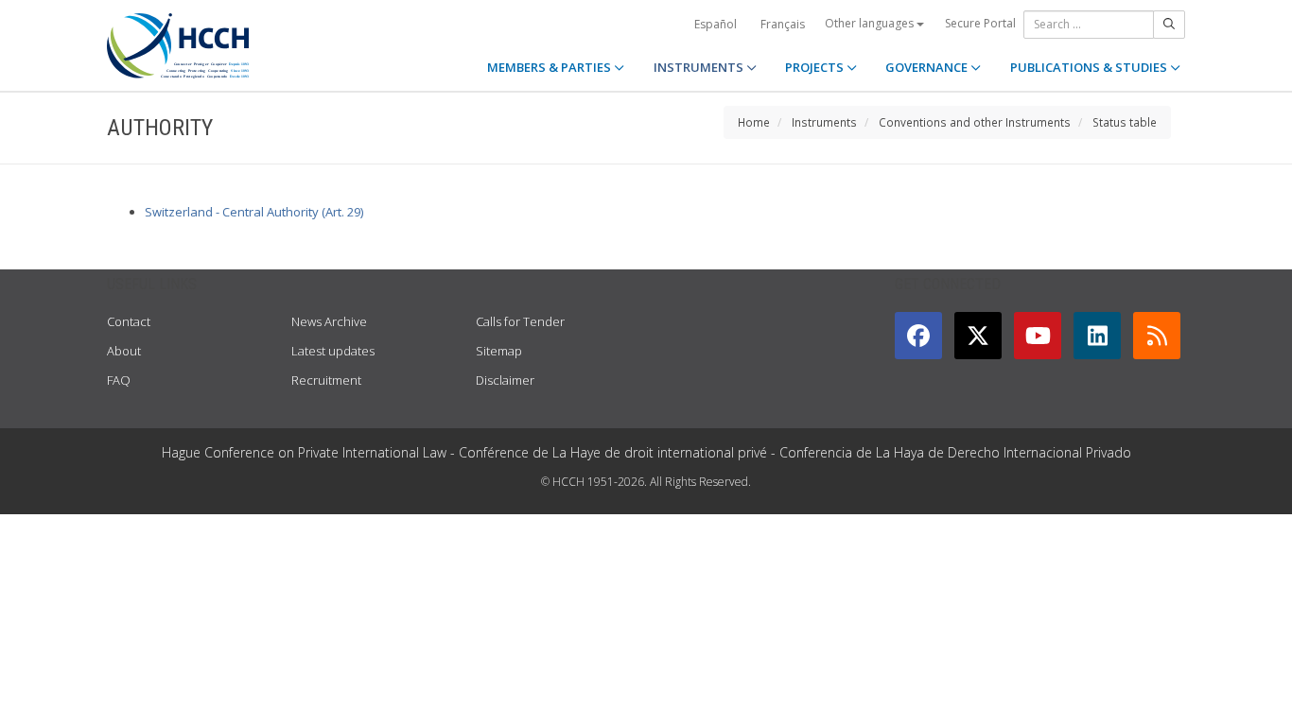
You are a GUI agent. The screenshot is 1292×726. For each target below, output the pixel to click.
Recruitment (326, 380)
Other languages (871, 23)
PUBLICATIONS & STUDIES (1090, 67)
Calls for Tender (520, 321)
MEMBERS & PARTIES (550, 67)
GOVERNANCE (927, 67)
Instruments (824, 122)
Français (782, 24)
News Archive (329, 321)
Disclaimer (505, 380)
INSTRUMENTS (700, 67)
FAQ (119, 380)
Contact (128, 321)
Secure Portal (980, 23)
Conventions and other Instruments (975, 122)
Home (754, 122)
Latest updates (333, 350)
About (124, 350)
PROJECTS (816, 67)
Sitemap (499, 350)
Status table (1124, 122)
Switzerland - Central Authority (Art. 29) (254, 211)
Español (715, 24)
